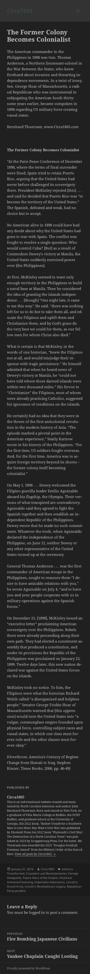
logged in (37, 912)
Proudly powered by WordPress (28, 968)
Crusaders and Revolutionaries (46, 873)
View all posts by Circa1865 (34, 854)
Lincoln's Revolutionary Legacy (45, 886)
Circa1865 (20, 10)
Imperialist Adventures (49, 882)
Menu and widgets (78, 15)
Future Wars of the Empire (40, 878)
